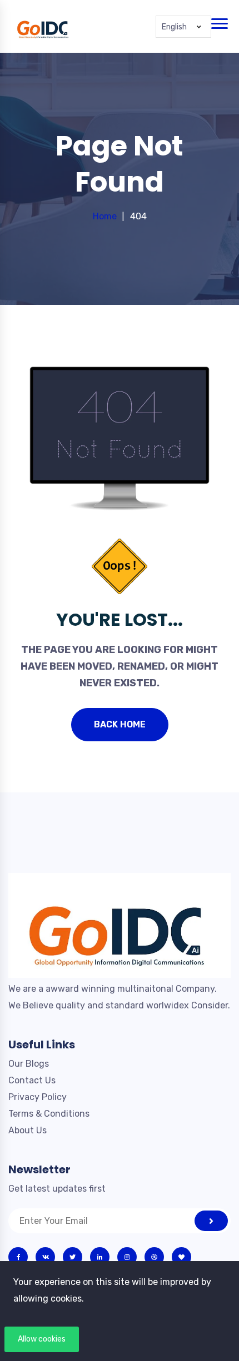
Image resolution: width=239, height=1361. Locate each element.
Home (105, 216)
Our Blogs (28, 1063)
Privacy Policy (37, 1097)
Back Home (120, 724)
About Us (27, 1130)
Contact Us (32, 1080)
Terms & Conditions (48, 1113)
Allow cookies (42, 1339)
